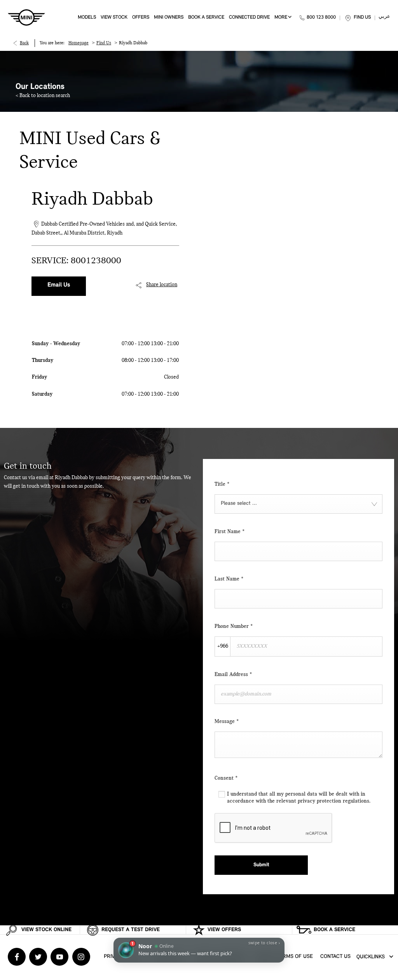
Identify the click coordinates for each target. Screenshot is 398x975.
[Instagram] (81, 957)
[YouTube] (59, 957)
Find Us (103, 43)
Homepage (78, 43)
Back (24, 43)
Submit (261, 865)
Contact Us (335, 956)
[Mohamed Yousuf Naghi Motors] (26, 17)
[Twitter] (38, 957)
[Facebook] (17, 957)
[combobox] (298, 504)
